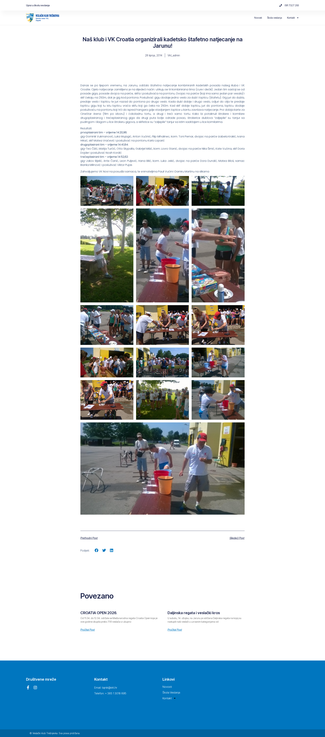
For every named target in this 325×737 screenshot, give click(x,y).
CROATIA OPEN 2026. (98, 613)
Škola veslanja (274, 17)
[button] (97, 550)
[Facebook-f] (28, 687)
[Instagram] (35, 687)
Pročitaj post (87, 629)
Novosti (258, 17)
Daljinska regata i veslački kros (194, 613)
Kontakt (291, 17)
